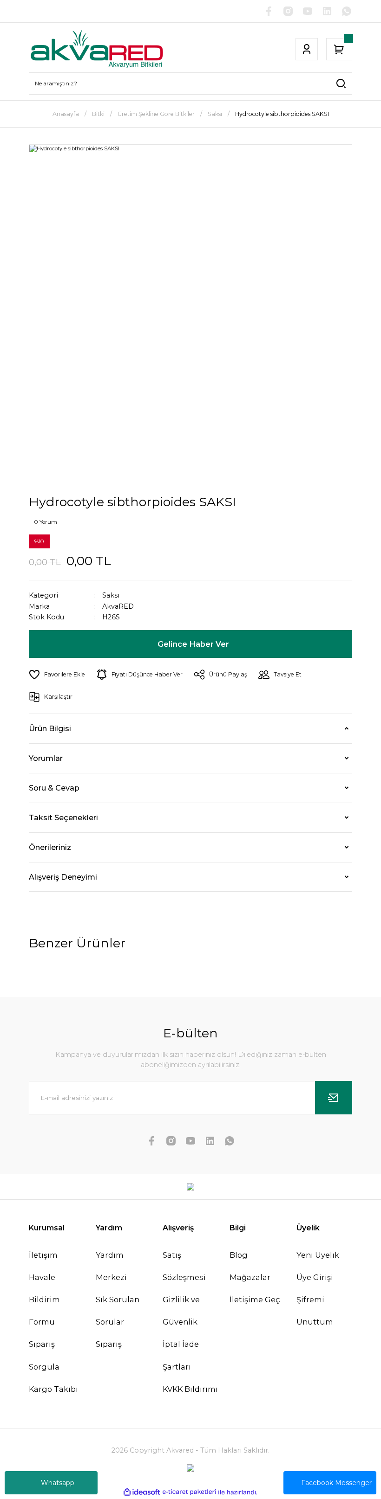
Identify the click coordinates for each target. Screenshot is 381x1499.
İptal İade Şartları (181, 1355)
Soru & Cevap (54, 787)
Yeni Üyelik (317, 1255)
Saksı (110, 595)
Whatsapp (57, 1483)
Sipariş (109, 1344)
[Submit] (333, 1097)
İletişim (43, 1255)
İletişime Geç (255, 1299)
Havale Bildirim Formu (44, 1299)
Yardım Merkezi (111, 1266)
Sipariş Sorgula (44, 1355)
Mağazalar (250, 1277)
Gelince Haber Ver (193, 644)
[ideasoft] (141, 1492)
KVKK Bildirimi (190, 1389)
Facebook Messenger (336, 1483)
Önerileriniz (50, 847)
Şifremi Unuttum (314, 1310)
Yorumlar (46, 758)
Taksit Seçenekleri (63, 817)
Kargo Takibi (53, 1389)
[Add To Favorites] (57, 674)
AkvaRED (118, 607)
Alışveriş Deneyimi (63, 876)
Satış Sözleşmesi (184, 1266)
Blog (239, 1255)
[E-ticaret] (189, 1492)
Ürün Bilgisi (50, 728)
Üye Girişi (314, 1277)
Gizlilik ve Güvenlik (181, 1310)
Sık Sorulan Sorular (117, 1310)
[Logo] (97, 49)
